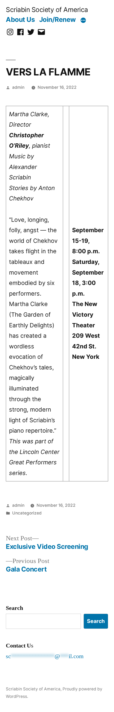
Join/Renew (57, 19)
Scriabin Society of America (47, 10)
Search (14, 608)
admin (18, 87)
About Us (20, 19)
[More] (83, 20)
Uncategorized (27, 513)
